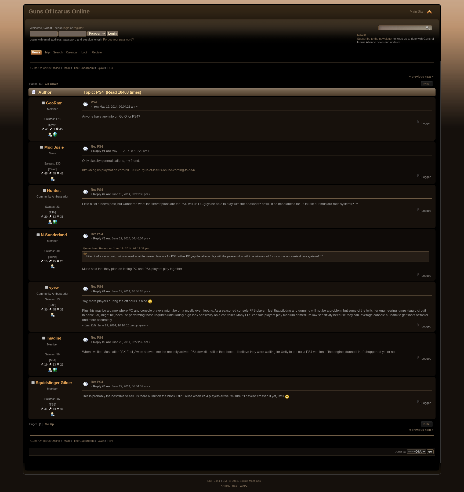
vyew (54, 287)
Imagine (53, 338)
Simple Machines (250, 480)
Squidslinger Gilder (54, 382)
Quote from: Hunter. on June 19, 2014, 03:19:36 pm (116, 248)
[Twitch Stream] (55, 371)
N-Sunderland (54, 234)
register (78, 28)
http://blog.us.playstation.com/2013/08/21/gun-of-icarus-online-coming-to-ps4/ (138, 170)
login (66, 28)
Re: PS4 (97, 146)
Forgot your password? (118, 39)
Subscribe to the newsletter (375, 38)
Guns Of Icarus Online (59, 11)
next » (429, 76)
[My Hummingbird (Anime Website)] (55, 223)
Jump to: (400, 451)
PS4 (94, 102)
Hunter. (54, 190)
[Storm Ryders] (55, 135)
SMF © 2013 (230, 480)
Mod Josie (54, 147)
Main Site (416, 11)
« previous (416, 76)
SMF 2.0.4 (213, 480)
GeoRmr (54, 103)
